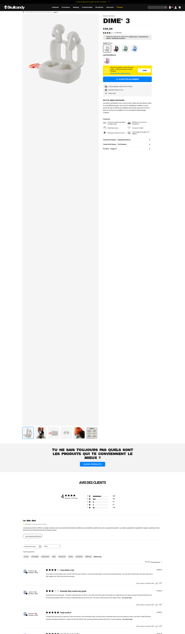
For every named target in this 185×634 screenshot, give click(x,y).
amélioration (45, 556)
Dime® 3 (56, 12)
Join (144, 70)
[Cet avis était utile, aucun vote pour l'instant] (156, 583)
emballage (34, 556)
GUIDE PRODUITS (92, 464)
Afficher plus (97, 556)
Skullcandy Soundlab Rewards (120, 73)
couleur (26, 556)
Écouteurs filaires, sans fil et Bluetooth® (39, 12)
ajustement (62, 556)
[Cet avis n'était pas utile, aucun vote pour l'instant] (160, 583)
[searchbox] (30, 546)
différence (88, 556)
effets (54, 556)
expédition (79, 556)
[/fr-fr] (15, 7)
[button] (55, 7)
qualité (71, 556)
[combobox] (52, 546)
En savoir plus (127, 598)
